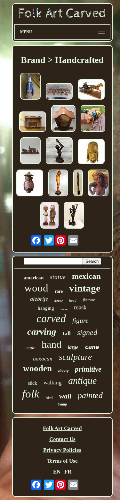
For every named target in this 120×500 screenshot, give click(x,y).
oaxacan (42, 359)
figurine (89, 300)
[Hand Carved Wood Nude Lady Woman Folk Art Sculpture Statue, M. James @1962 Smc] (58, 184)
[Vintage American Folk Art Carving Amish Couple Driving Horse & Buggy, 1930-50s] (91, 90)
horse (64, 309)
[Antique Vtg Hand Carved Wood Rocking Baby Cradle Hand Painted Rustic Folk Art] (63, 119)
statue (58, 276)
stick (32, 383)
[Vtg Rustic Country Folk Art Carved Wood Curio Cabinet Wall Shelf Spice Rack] (32, 122)
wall (65, 396)
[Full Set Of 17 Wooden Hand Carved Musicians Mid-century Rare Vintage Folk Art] (59, 92)
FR (67, 472)
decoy (63, 370)
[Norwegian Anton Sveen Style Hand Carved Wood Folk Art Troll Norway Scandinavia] (93, 119)
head (72, 300)
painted (90, 395)
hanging (46, 308)
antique (82, 380)
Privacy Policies (62, 450)
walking (53, 383)
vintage (84, 288)
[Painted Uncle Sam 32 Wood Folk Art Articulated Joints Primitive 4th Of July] (30, 87)
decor (58, 300)
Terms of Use (62, 461)
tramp (62, 404)
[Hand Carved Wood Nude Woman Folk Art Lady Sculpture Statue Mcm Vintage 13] (59, 151)
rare (59, 291)
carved (51, 318)
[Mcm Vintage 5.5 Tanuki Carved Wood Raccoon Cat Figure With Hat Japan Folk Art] (29, 184)
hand (51, 344)
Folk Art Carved (62, 428)
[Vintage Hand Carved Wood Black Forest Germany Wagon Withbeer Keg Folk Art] (30, 151)
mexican (86, 276)
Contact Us (62, 439)
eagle (30, 347)
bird (49, 397)
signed (87, 332)
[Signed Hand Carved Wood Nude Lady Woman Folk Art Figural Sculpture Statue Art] (98, 184)
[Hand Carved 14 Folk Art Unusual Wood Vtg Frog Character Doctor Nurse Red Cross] (49, 216)
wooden (37, 368)
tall (67, 333)
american (34, 277)
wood (36, 288)
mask (80, 307)
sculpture (75, 357)
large (73, 347)
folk (30, 394)
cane (92, 346)
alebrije (39, 299)
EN (56, 472)
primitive (88, 369)
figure (80, 320)
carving (41, 331)
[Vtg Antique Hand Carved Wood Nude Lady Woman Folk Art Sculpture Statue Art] (74, 216)
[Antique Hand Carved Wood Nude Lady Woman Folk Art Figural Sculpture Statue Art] (78, 184)
